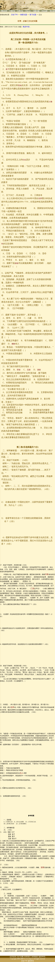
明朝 (32, 903)
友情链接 (35, 957)
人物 (50, 102)
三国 (32, 588)
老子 (7, 69)
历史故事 (44, 11)
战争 (12, 707)
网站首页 (4, 11)
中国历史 (12, 11)
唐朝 (16, 263)
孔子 (7, 59)
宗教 (47, 574)
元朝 (28, 370)
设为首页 (13, 957)
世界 (40, 198)
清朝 (39, 370)
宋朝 (18, 370)
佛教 (13, 344)
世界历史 (20, 11)
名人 (22, 773)
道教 (42, 867)
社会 (24, 160)
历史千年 (14, 15)
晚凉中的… (27, 27)
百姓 (20, 85)
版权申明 (42, 957)
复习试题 (33, 15)
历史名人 (28, 11)
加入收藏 (20, 957)
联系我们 (27, 957)
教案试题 (36, 11)
